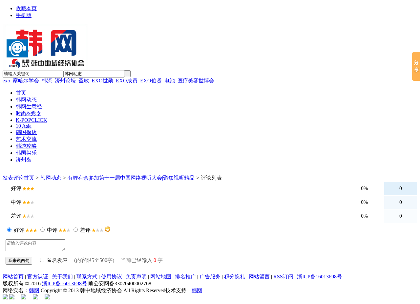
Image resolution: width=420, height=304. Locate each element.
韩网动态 (50, 178)
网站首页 (13, 276)
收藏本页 (26, 8)
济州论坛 (65, 80)
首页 (29, 178)
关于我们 (62, 276)
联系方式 (86, 276)
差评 (85, 230)
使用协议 (111, 276)
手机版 (24, 15)
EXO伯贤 (151, 80)
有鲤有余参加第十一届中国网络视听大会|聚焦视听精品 (131, 178)
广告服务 (210, 276)
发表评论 (13, 178)
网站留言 (259, 276)
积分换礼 (234, 276)
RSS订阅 (283, 276)
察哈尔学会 (26, 80)
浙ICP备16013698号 (319, 276)
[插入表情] (107, 229)
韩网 (34, 290)
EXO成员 (126, 80)
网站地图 (160, 276)
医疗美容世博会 (196, 80)
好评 (19, 230)
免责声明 (136, 276)
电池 (169, 80)
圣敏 (83, 80)
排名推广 (185, 276)
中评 (52, 230)
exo (6, 80)
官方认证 (37, 276)
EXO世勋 (102, 80)
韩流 (47, 80)
